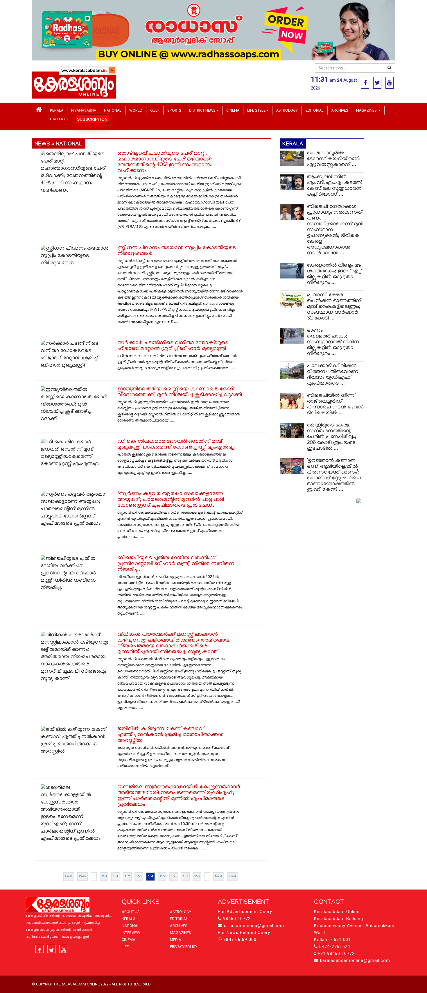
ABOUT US (131, 912)
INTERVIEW (131, 933)
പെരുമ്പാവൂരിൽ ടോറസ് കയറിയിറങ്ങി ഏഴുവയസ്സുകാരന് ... (333, 159)
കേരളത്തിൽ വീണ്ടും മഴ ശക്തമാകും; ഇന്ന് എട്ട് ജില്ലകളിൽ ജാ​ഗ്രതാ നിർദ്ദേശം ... (334, 274)
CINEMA (232, 110)
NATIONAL (112, 110)
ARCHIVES (339, 110)
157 (185, 876)
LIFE (125, 946)
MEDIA (175, 939)
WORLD (135, 110)
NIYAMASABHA (83, 110)
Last (232, 876)
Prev (82, 876)
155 (162, 876)
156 (173, 876)
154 (150, 876)
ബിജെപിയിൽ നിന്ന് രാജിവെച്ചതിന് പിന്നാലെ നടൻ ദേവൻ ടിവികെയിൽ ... (335, 404)
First (69, 876)
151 (115, 876)
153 (138, 876)
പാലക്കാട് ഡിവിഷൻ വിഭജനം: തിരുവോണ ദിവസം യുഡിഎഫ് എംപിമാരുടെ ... (332, 375)
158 (197, 876)
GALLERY (57, 119)
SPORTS (174, 110)
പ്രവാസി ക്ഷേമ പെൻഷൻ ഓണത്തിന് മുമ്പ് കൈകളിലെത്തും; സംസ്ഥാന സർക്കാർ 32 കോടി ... (334, 307)
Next (219, 876)
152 (127, 876)
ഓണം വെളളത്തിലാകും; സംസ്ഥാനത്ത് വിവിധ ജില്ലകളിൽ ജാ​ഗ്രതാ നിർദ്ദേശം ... (333, 342)
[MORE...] (358, 501)
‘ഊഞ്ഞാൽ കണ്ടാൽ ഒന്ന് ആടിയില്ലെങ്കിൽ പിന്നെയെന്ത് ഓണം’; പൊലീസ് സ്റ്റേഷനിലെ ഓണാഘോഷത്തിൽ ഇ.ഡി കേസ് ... (334, 475)
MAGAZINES (367, 110)
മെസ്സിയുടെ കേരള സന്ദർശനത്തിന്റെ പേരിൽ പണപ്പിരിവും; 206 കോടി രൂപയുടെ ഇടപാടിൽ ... (331, 437)
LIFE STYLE (256, 110)
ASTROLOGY (287, 110)
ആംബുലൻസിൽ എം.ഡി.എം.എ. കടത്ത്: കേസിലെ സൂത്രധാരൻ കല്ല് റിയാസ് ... (335, 186)
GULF (154, 110)
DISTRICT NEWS (202, 110)
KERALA (56, 110)
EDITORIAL (315, 110)
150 (104, 876)
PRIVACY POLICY (183, 946)
